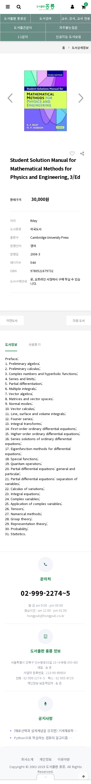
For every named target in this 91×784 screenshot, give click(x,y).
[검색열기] (19, 7)
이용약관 (64, 759)
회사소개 (27, 759)
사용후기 (34, 344)
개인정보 (45, 759)
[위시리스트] (73, 153)
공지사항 (45, 718)
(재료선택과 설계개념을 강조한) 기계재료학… (45, 730)
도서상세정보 (80, 47)
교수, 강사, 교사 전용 (75, 18)
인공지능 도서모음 (68, 36)
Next (81, 98)
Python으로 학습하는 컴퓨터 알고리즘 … (43, 737)
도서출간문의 (23, 27)
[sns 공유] (82, 153)
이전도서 (11, 320)
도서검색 (45, 18)
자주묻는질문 (68, 27)
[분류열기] (8, 7)
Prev (10, 98)
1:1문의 (23, 36)
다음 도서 (79, 320)
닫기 (45, 777)
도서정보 (11, 344)
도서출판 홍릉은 (15, 18)
